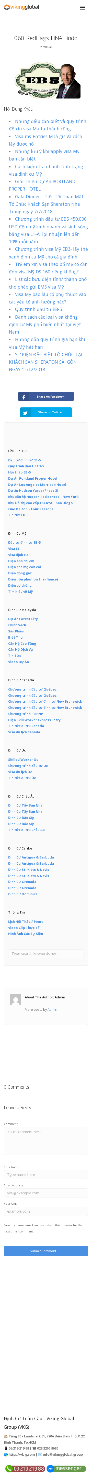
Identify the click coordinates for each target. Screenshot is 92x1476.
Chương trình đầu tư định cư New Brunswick (45, 701)
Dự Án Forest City (23, 618)
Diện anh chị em (21, 561)
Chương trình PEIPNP (25, 713)
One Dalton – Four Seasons (30, 509)
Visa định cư (18, 554)
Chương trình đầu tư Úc (28, 765)
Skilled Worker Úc (23, 759)
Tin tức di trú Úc (22, 777)
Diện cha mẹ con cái (24, 567)
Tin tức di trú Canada (26, 725)
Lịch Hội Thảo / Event (25, 921)
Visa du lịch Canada (24, 732)
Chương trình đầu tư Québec (32, 689)
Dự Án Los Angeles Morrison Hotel (37, 484)
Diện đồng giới (20, 573)
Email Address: (14, 1185)
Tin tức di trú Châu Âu (26, 829)
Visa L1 (13, 548)
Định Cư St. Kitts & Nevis (28, 869)
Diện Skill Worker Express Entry (34, 720)
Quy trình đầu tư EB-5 (38, 309)
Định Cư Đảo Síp (21, 817)
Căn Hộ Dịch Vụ (20, 649)
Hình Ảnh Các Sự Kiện (25, 933)
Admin (52, 1009)
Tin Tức (14, 655)
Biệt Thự (15, 637)
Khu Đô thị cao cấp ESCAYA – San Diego (40, 502)
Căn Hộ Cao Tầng (22, 643)
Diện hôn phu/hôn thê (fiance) (33, 579)
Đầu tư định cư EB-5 (24, 460)
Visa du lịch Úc (20, 772)
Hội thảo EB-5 (19, 472)
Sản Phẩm (16, 631)
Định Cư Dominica (23, 894)
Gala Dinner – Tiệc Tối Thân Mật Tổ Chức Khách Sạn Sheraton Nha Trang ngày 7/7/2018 (46, 204)
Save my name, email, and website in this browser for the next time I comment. (43, 1228)
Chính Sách (17, 625)
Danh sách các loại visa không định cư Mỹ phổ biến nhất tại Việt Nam (45, 324)
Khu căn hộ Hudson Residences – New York (43, 496)
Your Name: (12, 1167)
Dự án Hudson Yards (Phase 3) (33, 490)
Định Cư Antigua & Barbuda (31, 857)
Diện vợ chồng (20, 585)
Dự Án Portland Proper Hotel (32, 478)
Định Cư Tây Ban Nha (25, 805)
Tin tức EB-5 (18, 515)
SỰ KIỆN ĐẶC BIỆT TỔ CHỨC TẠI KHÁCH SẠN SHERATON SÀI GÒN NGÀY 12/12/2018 (45, 362)
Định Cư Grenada (22, 881)
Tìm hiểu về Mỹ (20, 591)
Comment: (11, 1124)
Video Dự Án (18, 661)
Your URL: (10, 1203)
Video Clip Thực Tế (24, 927)
